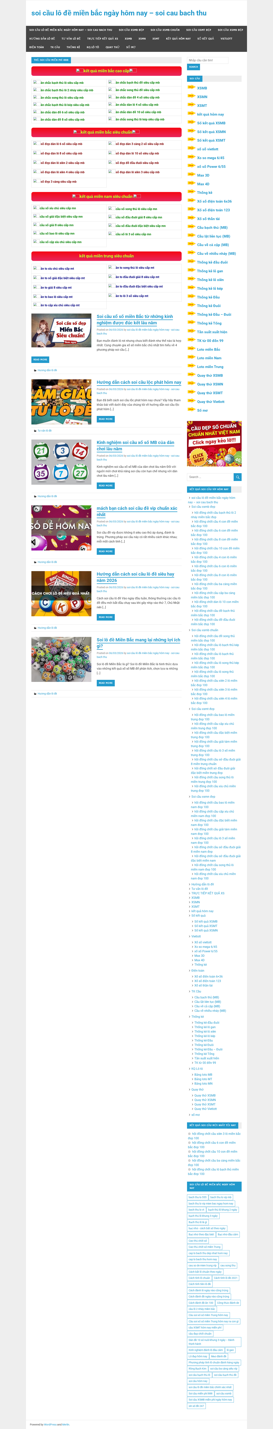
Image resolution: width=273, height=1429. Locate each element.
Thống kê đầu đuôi (212, 262)
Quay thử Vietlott (210, 402)
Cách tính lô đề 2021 (226, 1277)
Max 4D (203, 184)
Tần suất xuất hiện (212, 332)
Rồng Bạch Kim (197, 1368)
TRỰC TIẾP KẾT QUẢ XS (102, 39)
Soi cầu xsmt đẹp (198, 30)
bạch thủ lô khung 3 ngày (203, 1215)
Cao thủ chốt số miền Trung (204, 1246)
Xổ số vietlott (203, 942)
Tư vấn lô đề (71, 39)
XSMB (128, 39)
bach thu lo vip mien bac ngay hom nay (211, 1203)
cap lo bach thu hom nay (203, 1259)
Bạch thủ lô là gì (198, 1222)
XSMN (142, 39)
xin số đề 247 (196, 1405)
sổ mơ (131, 47)
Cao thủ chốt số (198, 1240)
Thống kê (73, 47)
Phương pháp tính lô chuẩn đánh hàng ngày (214, 1362)
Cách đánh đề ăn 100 (201, 1302)
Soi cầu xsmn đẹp (230, 30)
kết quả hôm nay (178, 39)
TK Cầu (55, 47)
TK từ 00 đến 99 (210, 341)
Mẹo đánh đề (218, 1356)
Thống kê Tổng (209, 323)
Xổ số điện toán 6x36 (214, 201)
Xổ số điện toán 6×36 (208, 976)
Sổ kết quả (205, 39)
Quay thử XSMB (210, 375)
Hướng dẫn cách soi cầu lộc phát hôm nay (139, 382)
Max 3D (203, 175)
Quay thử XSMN (210, 384)
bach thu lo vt (196, 1209)
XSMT (155, 39)
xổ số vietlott (207, 149)
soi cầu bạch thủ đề (225, 1374)
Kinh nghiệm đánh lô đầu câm (206, 1350)
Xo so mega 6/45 (210, 158)
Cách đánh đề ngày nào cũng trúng (209, 1296)
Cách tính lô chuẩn (199, 1277)
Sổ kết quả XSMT (211, 140)
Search (193, 67)
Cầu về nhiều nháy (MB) (216, 253)
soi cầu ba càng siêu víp (223, 1368)
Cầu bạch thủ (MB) (212, 227)
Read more (40, 359)
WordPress (50, 1424)
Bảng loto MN (203, 1083)
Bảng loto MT (203, 1079)
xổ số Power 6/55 (211, 166)
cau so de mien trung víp (203, 1265)
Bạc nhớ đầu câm (228, 1234)
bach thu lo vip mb (220, 1197)
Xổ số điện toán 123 (213, 210)
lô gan (230, 1350)
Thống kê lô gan (210, 271)
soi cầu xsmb (223, 1393)
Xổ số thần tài (208, 219)
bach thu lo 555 (198, 1197)
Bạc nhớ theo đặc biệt (201, 1234)
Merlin (65, 1424)
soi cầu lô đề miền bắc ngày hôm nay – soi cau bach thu (119, 13)
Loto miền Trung (210, 367)
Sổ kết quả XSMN (211, 132)
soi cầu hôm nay (198, 1381)
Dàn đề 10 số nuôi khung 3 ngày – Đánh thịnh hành (211, 1341)
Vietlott (226, 39)
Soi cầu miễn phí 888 (200, 1393)
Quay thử (113, 47)
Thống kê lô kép (210, 288)
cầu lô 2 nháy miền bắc (202, 1308)
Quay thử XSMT (210, 393)
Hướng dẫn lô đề (42, 39)
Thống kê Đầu (208, 297)
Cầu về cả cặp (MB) (213, 245)
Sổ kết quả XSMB (211, 123)
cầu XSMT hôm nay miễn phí (205, 1327)
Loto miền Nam (209, 358)
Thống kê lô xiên (210, 280)
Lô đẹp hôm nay (198, 1356)
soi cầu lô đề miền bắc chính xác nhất (210, 1387)
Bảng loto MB (203, 1074)
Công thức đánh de (228, 1302)
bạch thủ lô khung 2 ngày (222, 1209)
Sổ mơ (202, 410)
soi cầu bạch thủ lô (199, 1374)
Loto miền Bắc (208, 349)
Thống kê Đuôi (209, 306)
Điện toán (36, 47)
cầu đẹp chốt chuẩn (200, 1333)
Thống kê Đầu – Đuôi (214, 314)
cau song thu (227, 1265)
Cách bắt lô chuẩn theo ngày (205, 1271)
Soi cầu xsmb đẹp (131, 30)
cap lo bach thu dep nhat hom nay (208, 1253)
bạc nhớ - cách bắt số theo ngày (207, 1228)
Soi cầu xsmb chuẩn (165, 30)
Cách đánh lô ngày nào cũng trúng (208, 1290)
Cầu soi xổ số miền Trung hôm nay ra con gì (213, 1321)
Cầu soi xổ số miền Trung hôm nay (208, 1315)
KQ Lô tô (93, 47)
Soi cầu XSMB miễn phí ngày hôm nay (210, 1399)
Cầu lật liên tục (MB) (213, 236)
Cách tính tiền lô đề (200, 1284)
